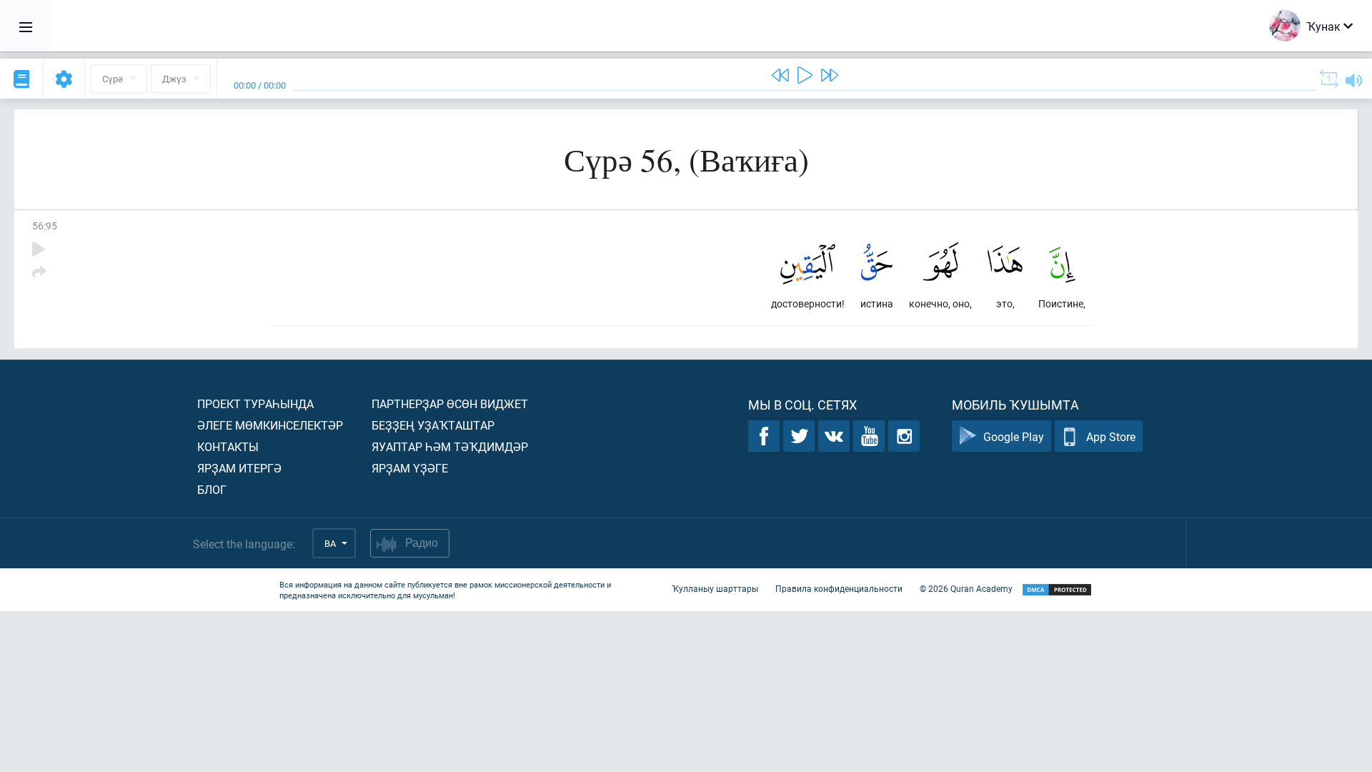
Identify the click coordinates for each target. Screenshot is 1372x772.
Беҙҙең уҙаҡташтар (433, 424)
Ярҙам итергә (239, 467)
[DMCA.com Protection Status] (1057, 590)
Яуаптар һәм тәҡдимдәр (450, 446)
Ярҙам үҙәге (410, 467)
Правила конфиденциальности (839, 588)
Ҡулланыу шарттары (715, 588)
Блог (212, 489)
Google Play (1013, 436)
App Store (1110, 436)
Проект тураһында (255, 403)
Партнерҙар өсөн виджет (450, 403)
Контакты (228, 446)
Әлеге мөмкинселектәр (270, 424)
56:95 (44, 225)
